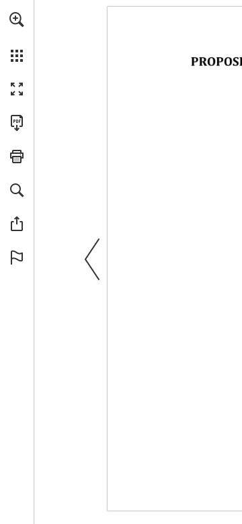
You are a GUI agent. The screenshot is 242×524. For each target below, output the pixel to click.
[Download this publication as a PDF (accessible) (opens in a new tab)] (17, 123)
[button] (17, 19)
